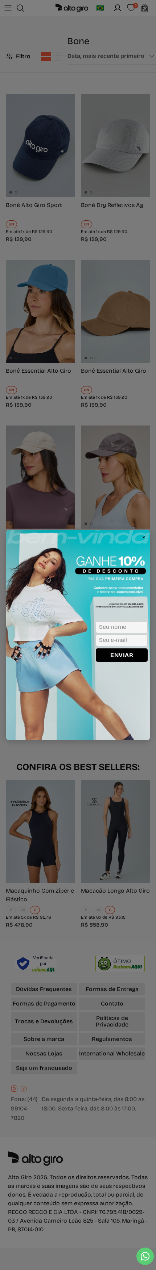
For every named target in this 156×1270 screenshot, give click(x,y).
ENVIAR (121, 655)
